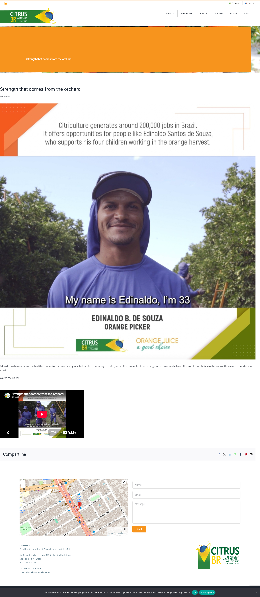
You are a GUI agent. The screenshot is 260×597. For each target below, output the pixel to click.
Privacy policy (207, 592)
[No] (256, 592)
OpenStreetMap (117, 533)
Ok (195, 592)
